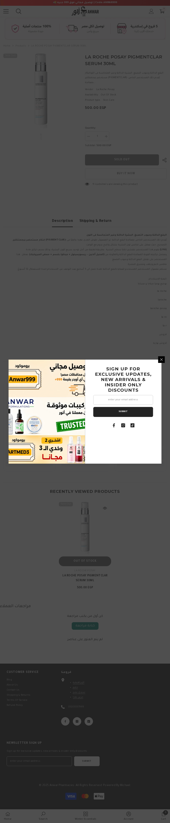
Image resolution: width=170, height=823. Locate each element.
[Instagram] (123, 425)
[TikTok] (132, 425)
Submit (123, 412)
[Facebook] (114, 425)
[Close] (161, 359)
